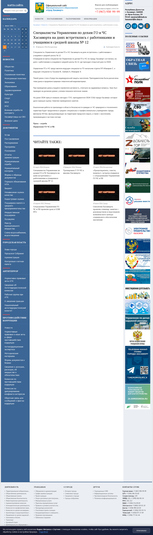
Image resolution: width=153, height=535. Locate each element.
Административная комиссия (16, 503)
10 (4, 40)
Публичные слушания (43, 518)
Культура (9, 94)
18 (8, 43)
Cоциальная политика (15, 74)
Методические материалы (11, 354)
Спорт (7, 98)
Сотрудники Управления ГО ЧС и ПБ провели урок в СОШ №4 (46, 209)
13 (15, 40)
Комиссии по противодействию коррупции (13, 382)
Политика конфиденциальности (105, 498)
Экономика (10, 82)
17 (4, 43)
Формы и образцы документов (13, 176)
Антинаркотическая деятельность (18, 506)
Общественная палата (14, 496)
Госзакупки (9, 219)
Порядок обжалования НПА (15, 183)
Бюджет (8, 188)
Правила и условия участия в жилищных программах (54, 506)
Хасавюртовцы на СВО (15, 116)
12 (12, 40)
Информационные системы (103, 494)
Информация (90, 19)
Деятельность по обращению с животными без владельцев (27, 525)
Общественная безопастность (16, 498)
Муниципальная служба (12, 163)
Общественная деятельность (16, 494)
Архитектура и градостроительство (18, 513)
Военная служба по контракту (14, 111)
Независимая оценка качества (14, 193)
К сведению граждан (14, 301)
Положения (10, 150)
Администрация (12, 257)
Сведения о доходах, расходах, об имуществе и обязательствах (14, 370)
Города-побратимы (72, 498)
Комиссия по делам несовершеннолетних (20, 510)
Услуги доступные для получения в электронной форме (55, 498)
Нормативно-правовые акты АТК (15, 279)
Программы (10, 146)
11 (8, 40)
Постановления (12, 138)
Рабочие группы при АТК (14, 296)
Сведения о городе (72, 496)
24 (4, 47)
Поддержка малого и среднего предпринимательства (15, 206)
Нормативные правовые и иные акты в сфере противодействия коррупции (15, 337)
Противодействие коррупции (14, 319)
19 (12, 43)
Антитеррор (10, 271)
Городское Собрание (14, 253)
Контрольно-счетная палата (14, 262)
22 (22, 43)
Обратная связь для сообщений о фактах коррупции (14, 401)
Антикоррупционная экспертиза (14, 348)
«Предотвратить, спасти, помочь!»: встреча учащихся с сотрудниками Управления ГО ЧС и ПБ (106, 174)
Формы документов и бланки (15, 361)
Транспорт (9, 520)
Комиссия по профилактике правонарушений (21, 508)
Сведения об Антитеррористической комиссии (15, 288)
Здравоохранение (13, 90)
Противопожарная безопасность (105, 496)
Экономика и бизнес (13, 518)
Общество (9, 66)
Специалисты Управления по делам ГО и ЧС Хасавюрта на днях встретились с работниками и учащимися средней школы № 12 (46, 175)
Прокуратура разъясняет (44, 508)
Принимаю (141, 531)
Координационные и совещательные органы (51, 513)
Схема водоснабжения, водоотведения (15, 234)
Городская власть (14, 242)
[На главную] (63, 8)
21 (19, 43)
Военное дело (11, 120)
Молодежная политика (15, 78)
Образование (11, 86)
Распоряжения (11, 142)
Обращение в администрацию (46, 491)
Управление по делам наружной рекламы (20, 515)
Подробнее (43, 532)
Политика (9, 70)
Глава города (11, 249)
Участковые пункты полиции (45, 510)
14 (19, 40)
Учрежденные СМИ (101, 491)
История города (70, 491)
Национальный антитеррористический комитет (15, 308)
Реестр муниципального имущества (12, 226)
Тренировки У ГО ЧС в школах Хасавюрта (73, 171)
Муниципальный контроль (12, 169)
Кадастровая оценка (14, 199)
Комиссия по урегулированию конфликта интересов (15, 391)
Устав (7, 135)
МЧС (7, 106)
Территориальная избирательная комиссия (21, 491)
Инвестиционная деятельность (17, 501)
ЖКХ (7, 102)
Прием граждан (41, 496)
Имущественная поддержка (12, 214)
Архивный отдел (12, 522)
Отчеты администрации (12, 156)
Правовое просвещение (44, 515)
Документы (10, 127)
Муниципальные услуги (44, 501)
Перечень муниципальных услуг (46, 503)
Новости (8, 59)
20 (15, 43)
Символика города (71, 494)
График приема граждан (44, 494)
